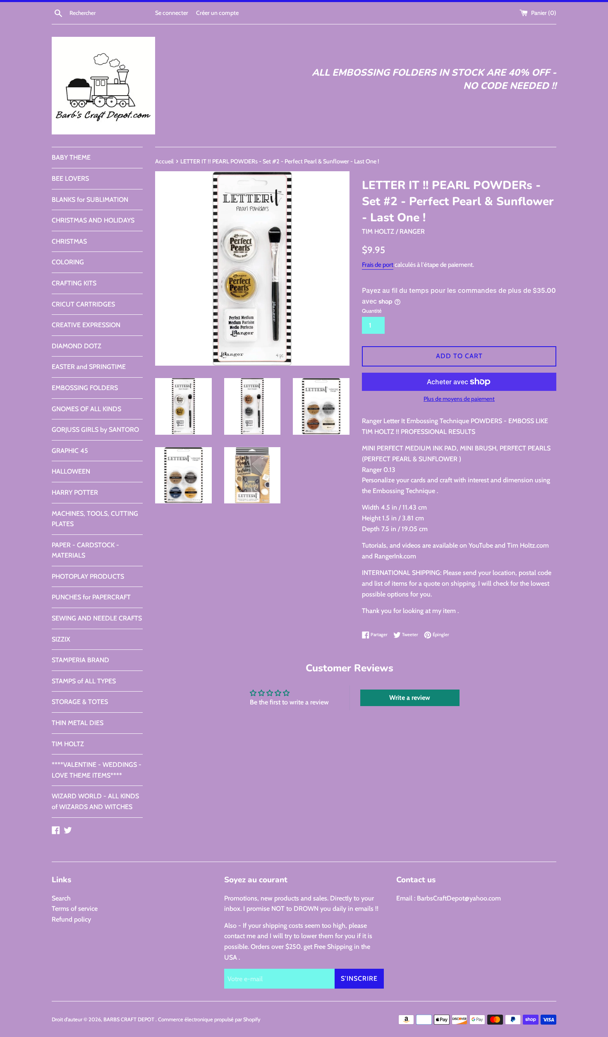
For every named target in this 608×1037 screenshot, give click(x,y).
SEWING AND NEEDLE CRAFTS (97, 618)
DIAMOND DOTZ (76, 346)
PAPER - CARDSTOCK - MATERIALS (85, 550)
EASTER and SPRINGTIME (89, 367)
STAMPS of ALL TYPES (84, 681)
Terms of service (75, 908)
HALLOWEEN (71, 471)
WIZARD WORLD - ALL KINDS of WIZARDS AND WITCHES (95, 801)
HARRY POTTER (75, 492)
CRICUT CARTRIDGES (83, 304)
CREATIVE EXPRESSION (86, 325)
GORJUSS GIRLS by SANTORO (95, 429)
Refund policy (71, 919)
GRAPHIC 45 (70, 451)
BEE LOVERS (70, 178)
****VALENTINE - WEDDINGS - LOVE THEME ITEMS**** (96, 770)
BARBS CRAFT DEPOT (129, 1019)
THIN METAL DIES (77, 723)
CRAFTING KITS (74, 283)
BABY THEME (71, 157)
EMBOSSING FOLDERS (85, 388)
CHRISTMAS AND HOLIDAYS (93, 220)
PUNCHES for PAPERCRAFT (91, 597)
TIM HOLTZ (68, 744)
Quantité (372, 311)
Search (61, 898)
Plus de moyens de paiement (459, 398)
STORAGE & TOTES (80, 702)
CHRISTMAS (69, 241)
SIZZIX (61, 639)
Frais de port (377, 264)
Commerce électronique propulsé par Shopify (209, 1019)
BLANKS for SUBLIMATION (90, 200)
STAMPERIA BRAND (80, 660)
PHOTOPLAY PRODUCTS (88, 576)
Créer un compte (217, 13)
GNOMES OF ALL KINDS (86, 409)
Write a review (409, 698)
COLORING (68, 262)
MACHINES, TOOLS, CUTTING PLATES (95, 519)
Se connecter (171, 13)
